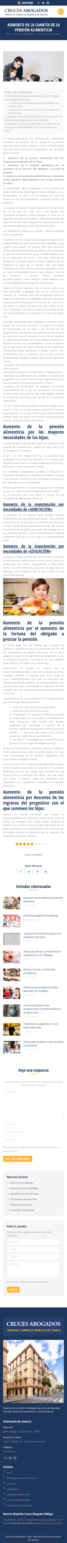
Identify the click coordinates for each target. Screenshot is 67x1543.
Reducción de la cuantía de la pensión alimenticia (43, 899)
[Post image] (11, 903)
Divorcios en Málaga (22, 1182)
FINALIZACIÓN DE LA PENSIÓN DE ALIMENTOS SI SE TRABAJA (42, 953)
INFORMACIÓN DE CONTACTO (23, 1478)
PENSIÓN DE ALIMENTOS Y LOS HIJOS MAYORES (40, 1025)
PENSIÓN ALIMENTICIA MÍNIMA (40, 915)
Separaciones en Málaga (24, 1188)
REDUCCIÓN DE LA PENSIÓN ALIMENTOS (39, 971)
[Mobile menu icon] (61, 12)
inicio (9, 1472)
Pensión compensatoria (19, 1500)
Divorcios (11, 1483)
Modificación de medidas (25, 1193)
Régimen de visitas (21, 1204)
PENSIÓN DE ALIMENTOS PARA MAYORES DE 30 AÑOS (40, 989)
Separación (12, 1489)
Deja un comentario (33, 854)
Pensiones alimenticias (24, 1199)
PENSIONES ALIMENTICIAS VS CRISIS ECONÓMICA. (43, 1043)
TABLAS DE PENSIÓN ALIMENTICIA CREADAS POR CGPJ (42, 935)
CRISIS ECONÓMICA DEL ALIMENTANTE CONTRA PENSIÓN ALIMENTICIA (42, 1009)
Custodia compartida (22, 1210)
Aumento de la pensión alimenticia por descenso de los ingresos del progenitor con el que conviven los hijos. (32, 127)
